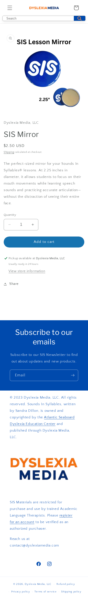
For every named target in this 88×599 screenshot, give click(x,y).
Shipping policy (71, 591)
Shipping (9, 152)
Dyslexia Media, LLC (38, 584)
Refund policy (65, 584)
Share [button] (14, 284)
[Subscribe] (72, 375)
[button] (9, 7)
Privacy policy (20, 591)
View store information (27, 271)
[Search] (79, 18)
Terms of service (45, 591)
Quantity (10, 215)
